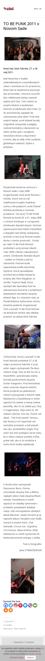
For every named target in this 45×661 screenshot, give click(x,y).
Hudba (9, 625)
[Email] (35, 605)
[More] (10, 610)
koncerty (9, 628)
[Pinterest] (20, 605)
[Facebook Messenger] (25, 605)
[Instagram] (15, 605)
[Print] (6, 610)
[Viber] (30, 605)
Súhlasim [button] (30, 657)
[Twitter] (10, 605)
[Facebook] (6, 605)
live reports (20, 628)
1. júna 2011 (8, 621)
